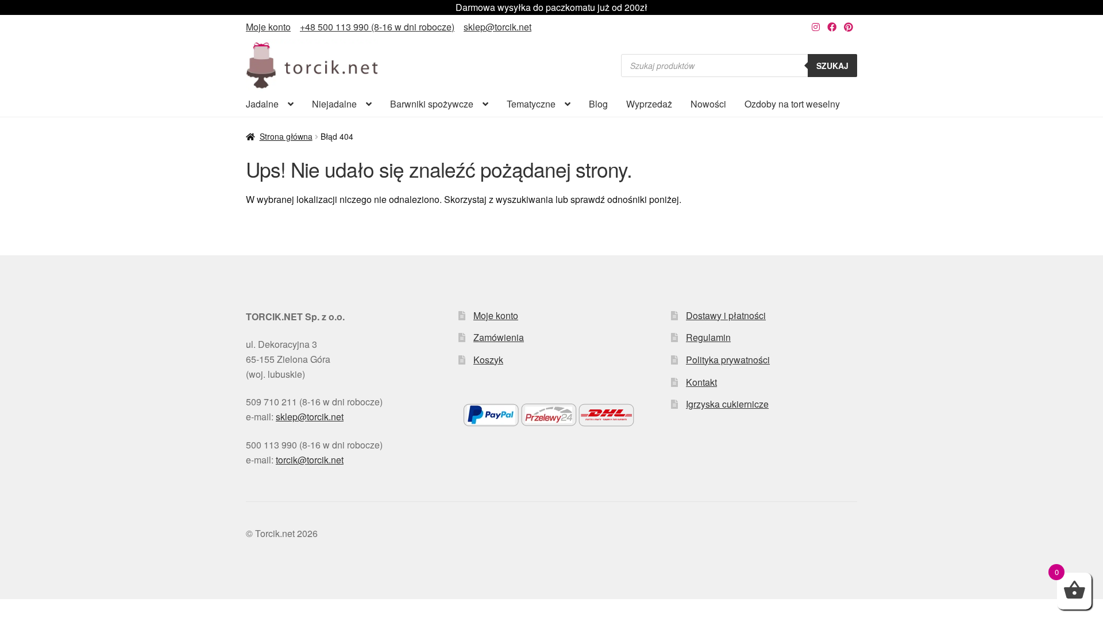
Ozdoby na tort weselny (792, 103)
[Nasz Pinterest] (848, 26)
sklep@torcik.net (497, 26)
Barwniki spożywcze (431, 103)
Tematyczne (531, 103)
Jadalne (262, 103)
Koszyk (488, 359)
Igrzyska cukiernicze (727, 404)
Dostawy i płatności (726, 315)
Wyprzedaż (649, 103)
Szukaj (832, 65)
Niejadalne (334, 103)
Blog (598, 103)
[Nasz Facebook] (831, 26)
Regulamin (708, 337)
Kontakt (701, 382)
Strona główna (286, 136)
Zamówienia (498, 337)
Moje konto (268, 26)
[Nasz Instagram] (816, 26)
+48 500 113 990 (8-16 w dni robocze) (377, 26)
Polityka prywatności (728, 359)
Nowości (708, 103)
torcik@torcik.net (310, 459)
